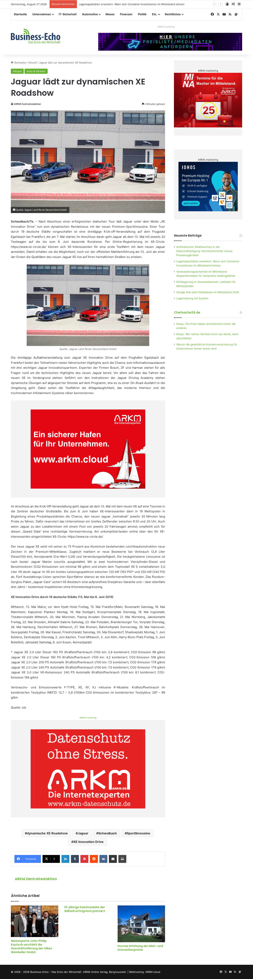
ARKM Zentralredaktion (27, 103)
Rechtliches (173, 14)
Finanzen (126, 14)
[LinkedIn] (65, 859)
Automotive (90, 14)
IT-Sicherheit (67, 14)
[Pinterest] (84, 859)
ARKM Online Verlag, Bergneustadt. (105, 971)
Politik (142, 14)
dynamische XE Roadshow (47, 833)
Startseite (20, 14)
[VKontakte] (103, 859)
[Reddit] (94, 859)
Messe (110, 14)
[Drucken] (122, 859)
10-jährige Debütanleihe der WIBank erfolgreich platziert (84, 909)
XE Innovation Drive (88, 842)
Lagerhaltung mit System (192, 298)
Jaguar (83, 833)
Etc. (154, 14)
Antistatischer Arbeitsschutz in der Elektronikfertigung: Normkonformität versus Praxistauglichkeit (204, 251)
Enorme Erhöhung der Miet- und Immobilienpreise (140, 948)
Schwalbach (107, 833)
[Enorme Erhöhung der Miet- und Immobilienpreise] (141, 923)
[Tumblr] (75, 859)
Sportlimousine (138, 833)
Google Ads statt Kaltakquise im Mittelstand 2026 (207, 292)
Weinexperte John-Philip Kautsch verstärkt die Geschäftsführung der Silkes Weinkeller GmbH (31, 946)
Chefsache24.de (187, 312)
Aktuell (32, 62)
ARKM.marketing (166, 26)
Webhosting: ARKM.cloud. (145, 971)
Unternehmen (41, 14)
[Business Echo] (35, 36)
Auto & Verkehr (36, 71)
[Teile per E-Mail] (113, 859)
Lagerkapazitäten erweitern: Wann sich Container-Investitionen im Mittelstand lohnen (131, 4)
